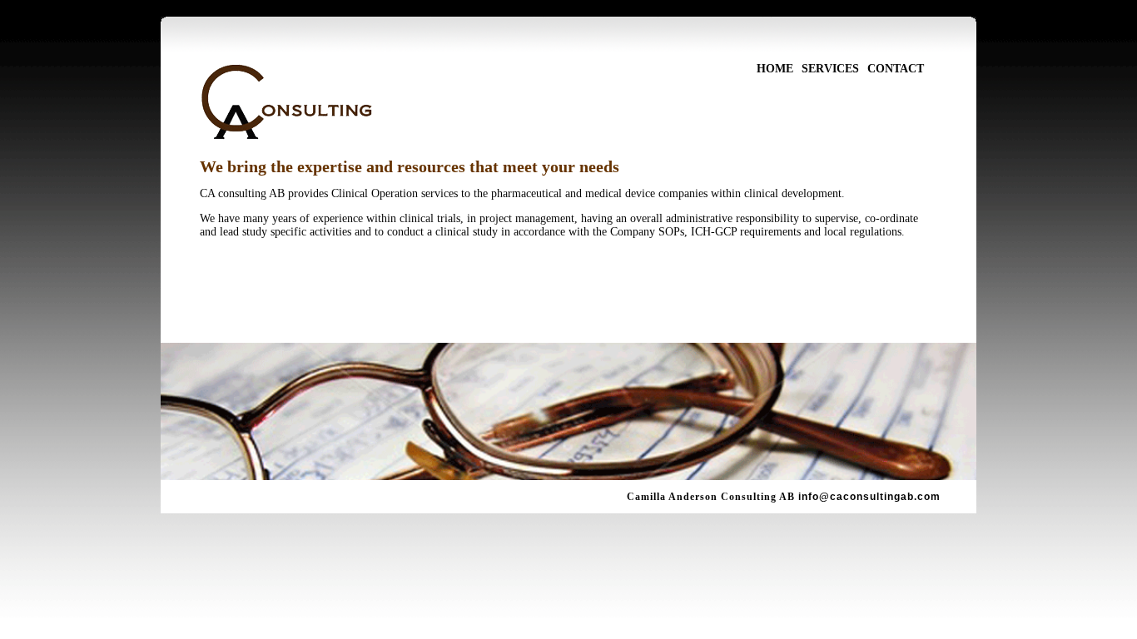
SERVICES (830, 68)
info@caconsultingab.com (869, 497)
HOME (775, 68)
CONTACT (895, 68)
